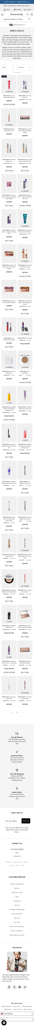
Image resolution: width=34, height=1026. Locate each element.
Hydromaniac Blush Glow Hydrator (25, 231)
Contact (28, 9)
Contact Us (17, 856)
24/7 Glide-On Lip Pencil (25, 591)
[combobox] (17, 19)
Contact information (27, 1006)
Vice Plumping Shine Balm (9, 338)
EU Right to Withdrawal (17, 909)
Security (17, 905)
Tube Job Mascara (25, 96)
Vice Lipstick (25, 338)
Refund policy (7, 1009)
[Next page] (22, 712)
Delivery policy (28, 1009)
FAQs (17, 896)
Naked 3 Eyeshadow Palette (25, 662)
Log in (8, 9)
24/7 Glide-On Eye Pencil (25, 697)
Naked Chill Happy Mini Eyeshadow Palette (9, 266)
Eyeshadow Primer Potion (9, 555)
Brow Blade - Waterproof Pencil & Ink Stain (25, 556)
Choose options (9, 104)
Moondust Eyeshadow (9, 372)
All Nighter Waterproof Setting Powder (9, 591)
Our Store (17, 922)
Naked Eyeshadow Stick (9, 129)
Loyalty (18, 9)
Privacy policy (16, 1006)
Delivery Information (17, 884)
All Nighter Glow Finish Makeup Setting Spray (9, 408)
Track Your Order (17, 892)
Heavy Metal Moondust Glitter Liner (25, 160)
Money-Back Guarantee (17, 935)
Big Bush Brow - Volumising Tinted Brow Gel (25, 196)
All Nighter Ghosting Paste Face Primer (9, 482)
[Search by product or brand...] (29, 19)
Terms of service (17, 1009)
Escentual (8, 1006)
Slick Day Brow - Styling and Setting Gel (9, 231)
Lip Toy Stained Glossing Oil (9, 96)
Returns (17, 888)
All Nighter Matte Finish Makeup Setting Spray (25, 446)
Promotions (17, 901)
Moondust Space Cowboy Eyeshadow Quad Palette (9, 196)
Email (17, 852)
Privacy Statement (17, 931)
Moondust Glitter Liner (9, 160)
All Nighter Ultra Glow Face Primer (25, 407)
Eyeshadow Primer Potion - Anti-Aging (9, 662)
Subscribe (25, 821)
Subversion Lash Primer (9, 697)
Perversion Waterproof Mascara (25, 518)
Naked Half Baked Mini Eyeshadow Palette (25, 302)
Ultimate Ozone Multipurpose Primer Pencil (9, 518)
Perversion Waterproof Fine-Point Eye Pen (9, 446)
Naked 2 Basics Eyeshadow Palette (25, 626)
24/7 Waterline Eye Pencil (25, 482)
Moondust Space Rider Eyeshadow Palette (24, 130)
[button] (2, 14)
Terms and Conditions (17, 926)
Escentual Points (17, 914)
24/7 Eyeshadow (25, 372)
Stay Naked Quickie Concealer (25, 266)
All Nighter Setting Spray (9, 626)
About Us (17, 918)
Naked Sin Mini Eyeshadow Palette (9, 301)
